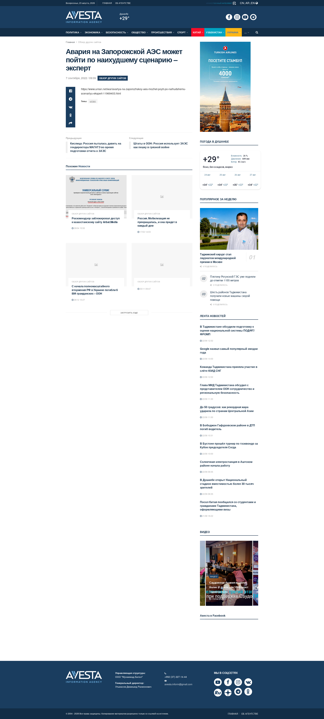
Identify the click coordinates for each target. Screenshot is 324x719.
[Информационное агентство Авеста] (84, 16)
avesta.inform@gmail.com (178, 684)
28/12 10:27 (79, 299)
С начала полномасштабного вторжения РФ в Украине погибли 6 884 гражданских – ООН (95, 289)
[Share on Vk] (70, 107)
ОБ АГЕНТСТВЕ (123, 3)
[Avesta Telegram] (238, 692)
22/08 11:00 (207, 417)
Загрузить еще (129, 312)
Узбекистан (214, 32)
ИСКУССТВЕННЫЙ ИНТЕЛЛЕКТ (219, 3)
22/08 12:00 (207, 376)
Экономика (92, 32)
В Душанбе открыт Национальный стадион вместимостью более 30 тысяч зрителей (227, 483)
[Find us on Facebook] (229, 17)
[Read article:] (162, 264)
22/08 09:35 (207, 471)
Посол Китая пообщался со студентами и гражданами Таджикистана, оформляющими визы (228, 505)
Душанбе (123, 14)
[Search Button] (257, 32)
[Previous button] (202, 573)
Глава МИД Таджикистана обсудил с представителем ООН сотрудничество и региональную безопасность (227, 389)
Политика (72, 32)
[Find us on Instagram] (237, 17)
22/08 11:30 (207, 398)
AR (247, 3)
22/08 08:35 (207, 493)
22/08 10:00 (207, 453)
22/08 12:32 (207, 340)
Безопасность (116, 32)
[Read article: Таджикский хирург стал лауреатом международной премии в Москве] (229, 229)
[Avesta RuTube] (218, 693)
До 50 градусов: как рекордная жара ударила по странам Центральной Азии (227, 409)
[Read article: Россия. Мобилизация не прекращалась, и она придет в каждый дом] (162, 196)
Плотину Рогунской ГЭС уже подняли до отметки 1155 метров (232, 278)
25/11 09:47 (145, 288)
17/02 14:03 (145, 231)
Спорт (181, 32)
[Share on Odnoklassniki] (70, 115)
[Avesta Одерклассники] (248, 692)
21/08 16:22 (207, 515)
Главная (70, 42)
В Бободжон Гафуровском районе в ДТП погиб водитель (227, 427)
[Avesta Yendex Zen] (228, 693)
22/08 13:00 (207, 358)
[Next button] (256, 573)
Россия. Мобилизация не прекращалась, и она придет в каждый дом (157, 221)
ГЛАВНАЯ (107, 3)
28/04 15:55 (79, 228)
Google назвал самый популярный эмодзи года (229, 350)
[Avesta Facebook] (228, 682)
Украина (232, 32)
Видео (220, 581)
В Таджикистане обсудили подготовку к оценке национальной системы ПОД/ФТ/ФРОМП (227, 330)
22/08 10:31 (207, 435)
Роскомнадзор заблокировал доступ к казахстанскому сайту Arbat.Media (96, 220)
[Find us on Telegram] (253, 17)
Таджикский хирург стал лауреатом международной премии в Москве (218, 258)
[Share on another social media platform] (70, 123)
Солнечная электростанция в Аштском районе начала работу (226, 463)
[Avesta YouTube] (218, 682)
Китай (197, 32)
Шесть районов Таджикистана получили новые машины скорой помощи (230, 296)
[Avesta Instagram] (238, 682)
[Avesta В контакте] (248, 682)
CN (242, 3)
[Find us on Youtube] (245, 17)
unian (93, 101)
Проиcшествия (161, 32)
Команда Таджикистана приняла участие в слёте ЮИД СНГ (228, 368)
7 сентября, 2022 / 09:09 (81, 78)
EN (253, 3)
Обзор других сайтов (89, 42)
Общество (138, 32)
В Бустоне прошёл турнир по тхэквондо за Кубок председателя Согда (229, 445)
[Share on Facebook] (70, 91)
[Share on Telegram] (70, 99)
